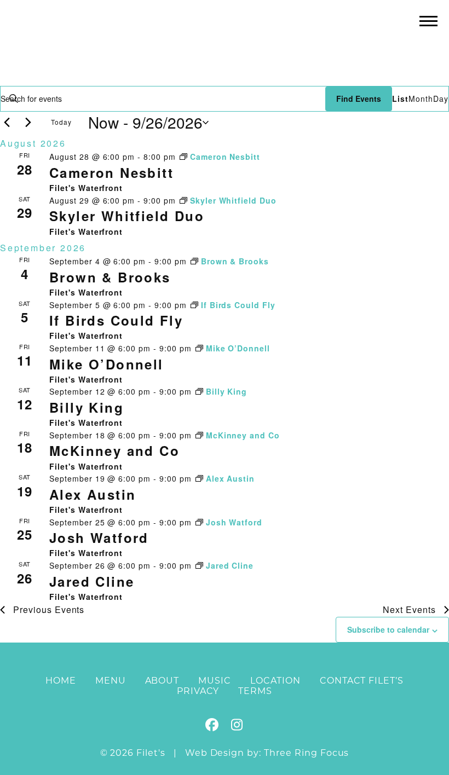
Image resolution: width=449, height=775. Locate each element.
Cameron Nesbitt (111, 172)
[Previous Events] (6, 122)
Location (275, 680)
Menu (110, 680)
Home (60, 680)
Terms (255, 691)
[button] (428, 20)
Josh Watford (99, 537)
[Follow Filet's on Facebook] (212, 726)
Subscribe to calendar (388, 629)
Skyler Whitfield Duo (126, 215)
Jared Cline (91, 581)
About (162, 680)
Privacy (198, 691)
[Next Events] (27, 122)
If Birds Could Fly (116, 320)
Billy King (86, 407)
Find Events (358, 98)
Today (61, 121)
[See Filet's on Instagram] (236, 726)
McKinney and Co (114, 450)
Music (214, 680)
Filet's (224, 43)
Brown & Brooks (110, 277)
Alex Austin (92, 494)
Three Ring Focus (306, 753)
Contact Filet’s (362, 680)
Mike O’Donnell (106, 364)
